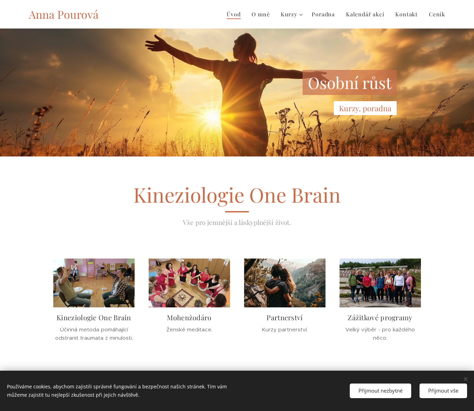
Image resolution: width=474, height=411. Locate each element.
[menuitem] (235, 14)
